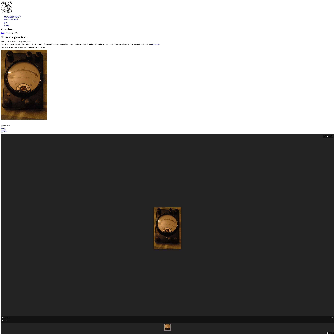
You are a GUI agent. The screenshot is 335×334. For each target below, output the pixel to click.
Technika (3, 130)
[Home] (6, 13)
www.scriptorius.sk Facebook (12, 16)
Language (4, 125)
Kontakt (6, 25)
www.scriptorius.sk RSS (11, 19)
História (3, 128)
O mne (6, 24)
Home (6, 22)
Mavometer (4, 131)
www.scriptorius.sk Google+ (12, 17)
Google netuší (155, 44)
